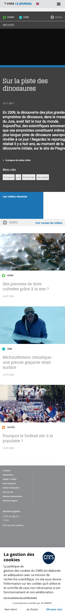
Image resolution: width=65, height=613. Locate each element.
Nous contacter (9, 483)
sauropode (42, 177)
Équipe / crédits (9, 479)
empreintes (28, 177)
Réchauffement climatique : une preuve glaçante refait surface (28, 362)
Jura (18, 177)
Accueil (18, 4)
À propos (6, 470)
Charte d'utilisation (11, 487)
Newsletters (8, 475)
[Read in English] (37, 4)
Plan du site (8, 492)
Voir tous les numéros (13, 525)
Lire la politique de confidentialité (20, 597)
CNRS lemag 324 (11, 516)
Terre (26, 17)
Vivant (10, 17)
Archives (8, 25)
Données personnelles (12, 496)
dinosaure (9, 177)
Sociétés (11, 427)
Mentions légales (10, 500)
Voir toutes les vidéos (48, 223)
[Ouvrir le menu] (58, 4)
